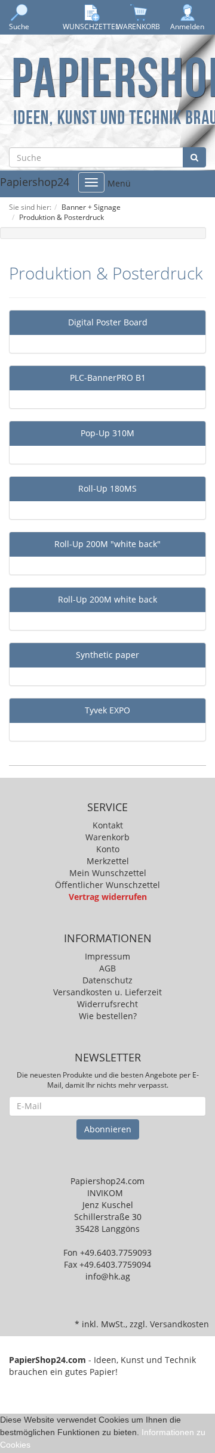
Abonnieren (107, 1129)
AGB (107, 968)
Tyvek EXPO (107, 710)
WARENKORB (138, 26)
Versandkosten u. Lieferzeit (107, 992)
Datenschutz (107, 980)
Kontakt (108, 825)
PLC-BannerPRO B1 (108, 377)
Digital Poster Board (108, 322)
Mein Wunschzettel (107, 872)
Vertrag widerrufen (108, 896)
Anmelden (187, 26)
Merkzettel (108, 861)
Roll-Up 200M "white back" (107, 543)
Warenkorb (107, 837)
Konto (107, 849)
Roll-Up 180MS (107, 488)
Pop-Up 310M (107, 433)
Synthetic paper (107, 654)
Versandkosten (179, 1324)
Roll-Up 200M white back (107, 599)
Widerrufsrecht (107, 1004)
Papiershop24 (34, 182)
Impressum (107, 956)
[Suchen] (194, 157)
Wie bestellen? (108, 1016)
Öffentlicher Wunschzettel (107, 884)
